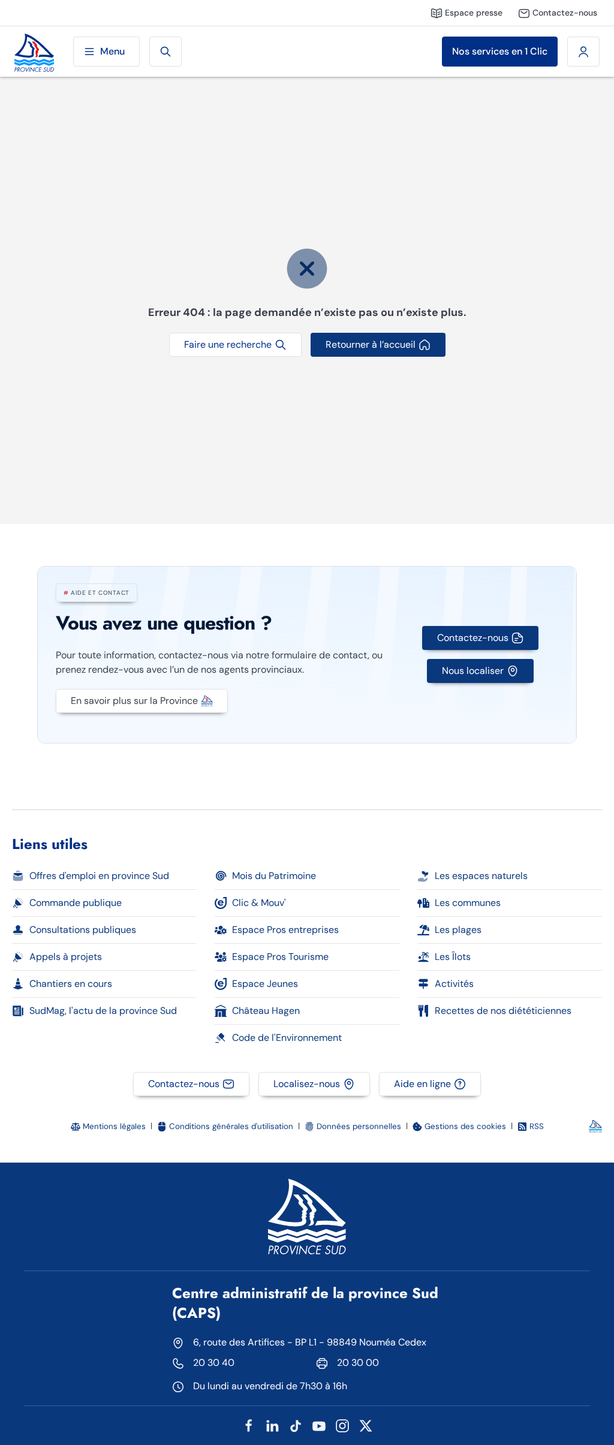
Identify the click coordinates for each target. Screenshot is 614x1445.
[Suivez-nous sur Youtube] (319, 1425)
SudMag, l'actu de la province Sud (103, 1010)
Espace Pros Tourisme (280, 956)
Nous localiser (473, 670)
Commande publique (75, 902)
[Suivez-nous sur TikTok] (295, 1425)
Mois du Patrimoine (274, 875)
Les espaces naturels (481, 875)
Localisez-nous (306, 1083)
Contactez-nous (472, 637)
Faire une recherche (228, 344)
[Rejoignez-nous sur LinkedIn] (272, 1425)
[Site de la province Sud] (34, 51)
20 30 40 (213, 1362)
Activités (454, 983)
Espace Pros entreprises (285, 929)
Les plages (458, 929)
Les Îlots (453, 956)
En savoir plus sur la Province (134, 700)
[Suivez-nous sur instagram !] (342, 1425)
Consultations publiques (82, 929)
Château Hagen (266, 1010)
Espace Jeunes (265, 983)
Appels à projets (65, 956)
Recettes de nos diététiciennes (503, 1010)
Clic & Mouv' (259, 902)
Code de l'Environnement (287, 1037)
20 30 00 (358, 1362)
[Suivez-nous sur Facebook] (249, 1425)
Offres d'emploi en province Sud (99, 875)
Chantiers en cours (70, 983)
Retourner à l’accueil (371, 344)
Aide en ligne (422, 1083)
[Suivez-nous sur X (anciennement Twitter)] (366, 1425)
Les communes (468, 902)
